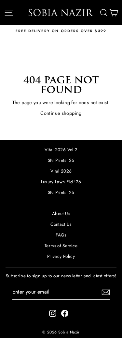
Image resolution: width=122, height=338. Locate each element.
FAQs (61, 235)
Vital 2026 (61, 171)
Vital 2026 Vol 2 (61, 149)
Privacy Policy (61, 256)
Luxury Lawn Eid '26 (61, 181)
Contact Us (61, 224)
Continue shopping (60, 113)
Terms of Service (61, 245)
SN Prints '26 (61, 160)
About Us (61, 213)
